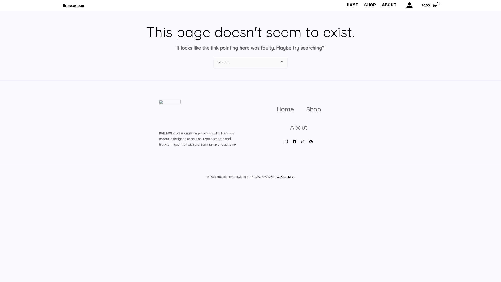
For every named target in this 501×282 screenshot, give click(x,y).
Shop (370, 5)
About (389, 5)
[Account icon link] (409, 5)
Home (352, 5)
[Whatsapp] (303, 141)
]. (294, 177)
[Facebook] (294, 141)
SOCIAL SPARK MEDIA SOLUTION (272, 177)
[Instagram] (286, 141)
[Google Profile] (311, 141)
